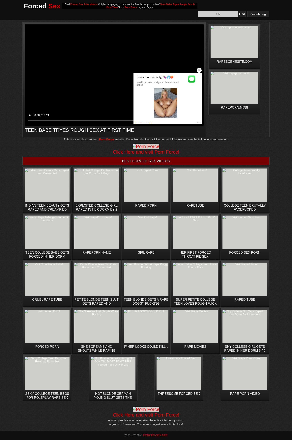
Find (242, 14)
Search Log (258, 14)
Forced (42, 6)
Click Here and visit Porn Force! (146, 152)
